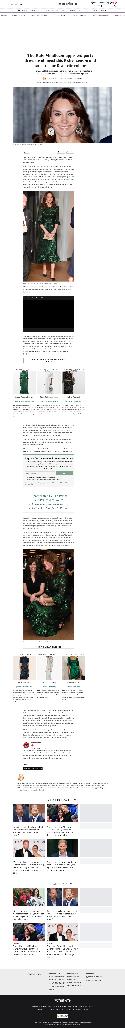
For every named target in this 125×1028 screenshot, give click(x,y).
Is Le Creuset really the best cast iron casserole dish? (57, 983)
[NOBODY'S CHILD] (24, 668)
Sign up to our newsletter (93, 980)
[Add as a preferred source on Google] (62, 1016)
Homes (40, 10)
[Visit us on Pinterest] (116, 3)
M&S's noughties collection (79, 15)
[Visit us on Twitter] (111, 3)
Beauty (32, 10)
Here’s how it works (83, 82)
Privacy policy (88, 1006)
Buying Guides (84, 10)
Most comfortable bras (74, 985)
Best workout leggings (74, 982)
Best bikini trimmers (73, 976)
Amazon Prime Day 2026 (18, 15)
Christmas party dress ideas (45, 166)
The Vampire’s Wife (67, 179)
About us (35, 1006)
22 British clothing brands (56, 986)
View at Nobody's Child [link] (24, 686)
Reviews (94, 10)
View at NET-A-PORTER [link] (73, 401)
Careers (52, 1009)
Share (27, 152)
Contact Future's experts (48, 1006)
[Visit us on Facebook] (108, 3)
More (103, 10)
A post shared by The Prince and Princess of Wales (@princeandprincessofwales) (48, 499)
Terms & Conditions (54, 482)
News (81, 78)
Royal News (72, 10)
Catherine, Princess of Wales (33, 768)
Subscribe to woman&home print (94, 976)
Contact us (62, 1006)
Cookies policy (43, 1009)
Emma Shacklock (53, 78)
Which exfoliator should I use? (101, 15)
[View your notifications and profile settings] (21, 4)
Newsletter (71, 152)
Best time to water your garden (39, 15)
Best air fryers (71, 979)
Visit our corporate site (85, 1022)
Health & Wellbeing (52, 10)
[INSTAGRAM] (32, 745)
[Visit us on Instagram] (113, 3)
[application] (48, 314)
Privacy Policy (64, 482)
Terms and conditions (74, 1006)
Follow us (62, 152)
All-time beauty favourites (56, 976)
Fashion (24, 10)
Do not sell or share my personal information (72, 1009)
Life (63, 10)
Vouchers (51, 989)
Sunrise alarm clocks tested (57, 979)
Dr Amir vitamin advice (60, 15)
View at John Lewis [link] (49, 686)
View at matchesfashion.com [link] (24, 401)
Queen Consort (47, 518)
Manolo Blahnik (66, 526)
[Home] (19, 10)
